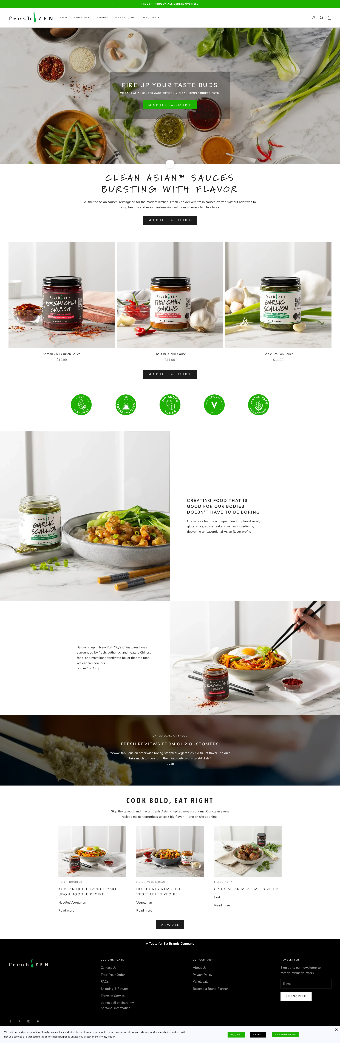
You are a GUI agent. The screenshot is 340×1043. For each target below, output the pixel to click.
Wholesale (151, 17)
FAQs (105, 981)
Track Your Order (113, 975)
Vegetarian (78, 902)
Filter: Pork (223, 882)
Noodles (64, 902)
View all (170, 925)
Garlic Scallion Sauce (278, 354)
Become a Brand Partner (210, 989)
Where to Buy (125, 17)
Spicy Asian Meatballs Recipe (247, 889)
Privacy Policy (202, 975)
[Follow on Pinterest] (38, 1021)
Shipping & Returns (115, 989)
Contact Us (108, 967)
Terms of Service (113, 996)
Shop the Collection (170, 105)
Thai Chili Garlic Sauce (170, 354)
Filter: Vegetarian (150, 882)
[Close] (336, 1029)
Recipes (102, 17)
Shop (63, 17)
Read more (66, 910)
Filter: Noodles (70, 882)
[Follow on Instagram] (28, 1021)
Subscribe (296, 996)
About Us (199, 967)
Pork (217, 897)
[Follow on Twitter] (19, 1021)
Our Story (82, 17)
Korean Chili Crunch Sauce (61, 354)
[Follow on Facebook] (10, 1021)
